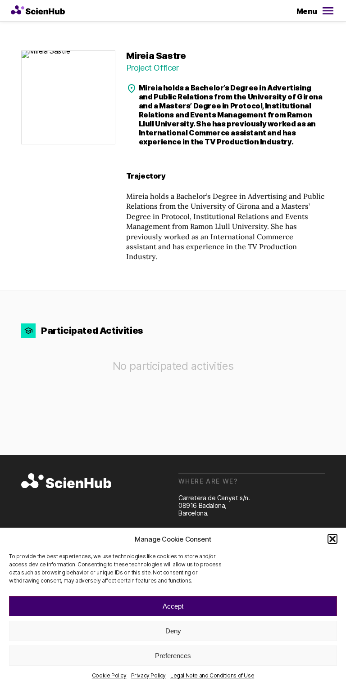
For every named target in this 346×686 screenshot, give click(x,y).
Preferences (173, 655)
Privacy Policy (148, 675)
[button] (332, 538)
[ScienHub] (66, 481)
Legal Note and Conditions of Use (212, 675)
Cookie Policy (109, 675)
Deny (173, 631)
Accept (173, 606)
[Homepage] (38, 10)
